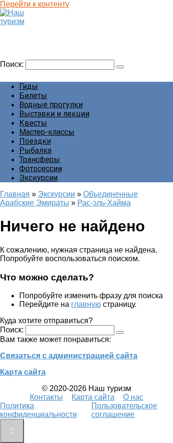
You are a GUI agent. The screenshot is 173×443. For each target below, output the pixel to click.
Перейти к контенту (34, 4)
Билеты (33, 95)
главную (86, 304)
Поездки (35, 141)
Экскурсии (38, 177)
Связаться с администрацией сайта (68, 356)
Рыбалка (35, 150)
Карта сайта (23, 372)
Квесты (33, 122)
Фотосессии (40, 168)
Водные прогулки (51, 104)
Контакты (46, 397)
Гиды (28, 86)
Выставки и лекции (54, 113)
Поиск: (12, 64)
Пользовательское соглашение (124, 410)
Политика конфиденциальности (38, 410)
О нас (133, 397)
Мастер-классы (46, 132)
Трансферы (39, 159)
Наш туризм (25, 30)
